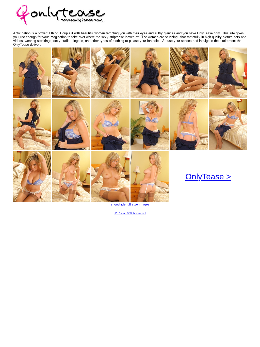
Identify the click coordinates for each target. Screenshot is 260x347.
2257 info (119, 213)
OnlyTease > (208, 176)
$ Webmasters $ (136, 213)
